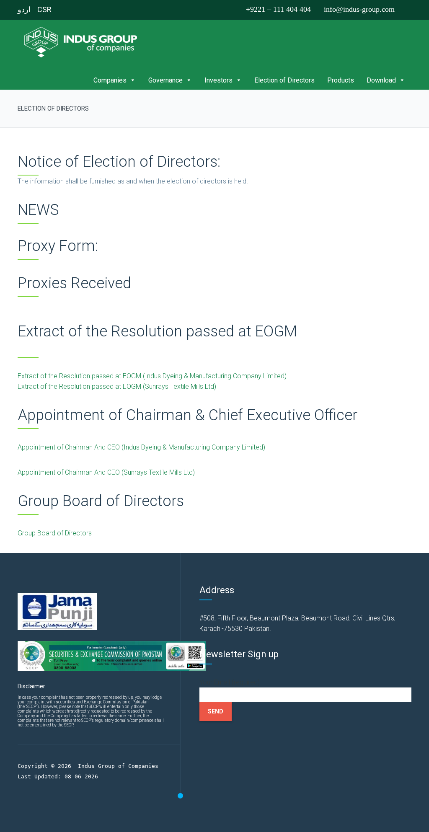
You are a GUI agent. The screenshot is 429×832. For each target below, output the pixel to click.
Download (381, 80)
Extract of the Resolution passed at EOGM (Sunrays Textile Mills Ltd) (117, 386)
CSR (44, 9)
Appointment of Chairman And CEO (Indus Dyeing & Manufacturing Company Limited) (141, 447)
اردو (24, 9)
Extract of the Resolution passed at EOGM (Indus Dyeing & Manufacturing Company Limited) (152, 376)
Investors (218, 80)
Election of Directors (284, 80)
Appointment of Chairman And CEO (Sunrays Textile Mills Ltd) (106, 472)
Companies (110, 80)
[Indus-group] (83, 42)
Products (340, 80)
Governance (165, 80)
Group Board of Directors (55, 533)
